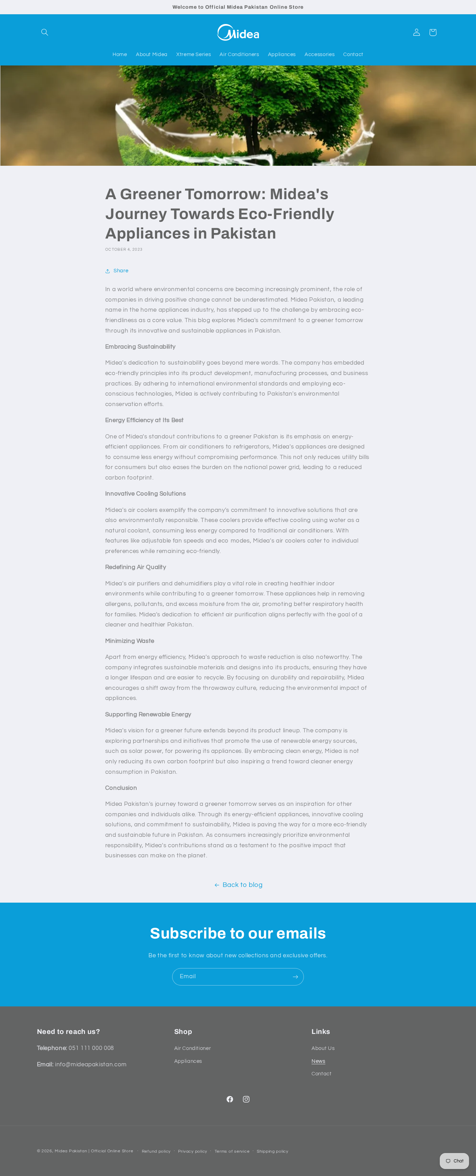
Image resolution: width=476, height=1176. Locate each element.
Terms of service (232, 1151)
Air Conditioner (192, 1048)
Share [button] (121, 270)
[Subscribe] (295, 976)
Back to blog (243, 885)
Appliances (188, 1061)
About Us (323, 1048)
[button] (45, 32)
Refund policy (156, 1151)
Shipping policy (273, 1151)
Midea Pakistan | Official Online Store (94, 1151)
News (318, 1061)
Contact (321, 1073)
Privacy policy (192, 1151)
